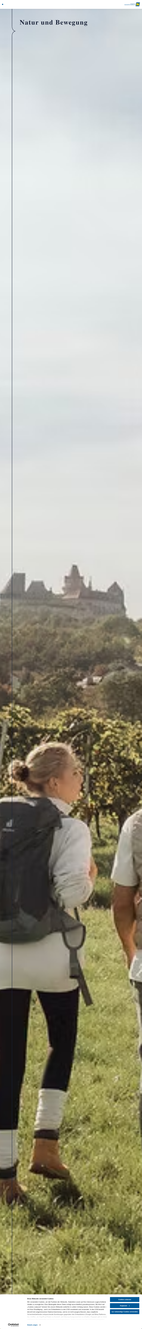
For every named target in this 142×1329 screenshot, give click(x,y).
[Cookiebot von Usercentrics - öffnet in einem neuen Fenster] (13, 1325)
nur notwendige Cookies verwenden (125, 1312)
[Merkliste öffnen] (9, 4)
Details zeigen (32, 1325)
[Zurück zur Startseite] (132, 4)
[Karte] (7, 4)
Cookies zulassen (124, 1299)
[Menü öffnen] (2, 4)
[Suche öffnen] (12, 4)
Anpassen (123, 1306)
